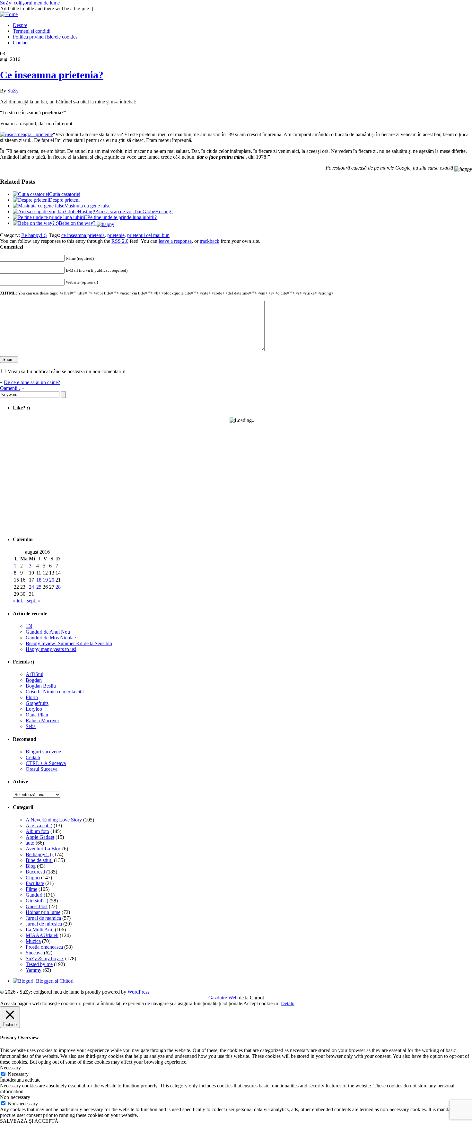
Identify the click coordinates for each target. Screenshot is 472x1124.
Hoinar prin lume (43, 912)
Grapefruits (37, 703)
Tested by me (39, 964)
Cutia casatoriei (64, 194)
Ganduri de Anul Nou (48, 632)
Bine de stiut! (39, 860)
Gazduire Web (223, 997)
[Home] (9, 14)
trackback (209, 241)
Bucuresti (35, 871)
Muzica (33, 941)
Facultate (35, 883)
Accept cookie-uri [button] (261, 1003)
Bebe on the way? (78, 223)
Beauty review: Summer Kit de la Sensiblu (69, 643)
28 (58, 587)
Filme (31, 889)
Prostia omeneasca (44, 947)
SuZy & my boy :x (45, 958)
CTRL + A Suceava (46, 763)
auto (30, 843)
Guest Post (37, 906)
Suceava (34, 952)
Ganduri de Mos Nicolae (51, 637)
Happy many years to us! (51, 649)
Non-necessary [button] (15, 1097)
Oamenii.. (10, 388)
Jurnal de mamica (43, 918)
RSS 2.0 (119, 241)
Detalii (287, 1003)
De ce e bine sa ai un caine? (32, 382)
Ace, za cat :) (39, 825)
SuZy (13, 90)
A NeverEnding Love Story (54, 819)
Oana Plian (37, 714)
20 (51, 580)
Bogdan (34, 680)
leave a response (175, 241)
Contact (21, 42)
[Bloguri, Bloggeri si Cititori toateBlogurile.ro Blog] (43, 981)
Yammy (33, 970)
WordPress (138, 992)
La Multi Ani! (40, 929)
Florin (32, 697)
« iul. (18, 600)
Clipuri (33, 877)
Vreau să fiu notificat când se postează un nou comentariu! (67, 371)
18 (38, 580)
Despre (20, 25)
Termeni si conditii (31, 31)
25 (38, 587)
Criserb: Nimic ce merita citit (55, 691)
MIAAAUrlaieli (42, 935)
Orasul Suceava (41, 769)
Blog (31, 866)
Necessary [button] (10, 1067)
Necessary (18, 1074)
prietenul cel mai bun (148, 235)
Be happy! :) (34, 235)
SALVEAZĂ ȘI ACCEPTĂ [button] (29, 1121)
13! (29, 626)
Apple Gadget (40, 837)
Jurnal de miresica (44, 923)
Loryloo (34, 709)
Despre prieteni (64, 200)
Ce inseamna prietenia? (51, 75)
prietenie (116, 235)
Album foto (37, 831)
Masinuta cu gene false (87, 205)
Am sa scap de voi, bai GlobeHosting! (134, 211)
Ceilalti (33, 757)
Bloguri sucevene (43, 751)
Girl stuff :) (37, 900)
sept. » (33, 600)
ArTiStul (34, 674)
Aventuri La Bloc (43, 848)
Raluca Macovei (42, 720)
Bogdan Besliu (41, 686)
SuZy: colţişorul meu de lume (30, 2)
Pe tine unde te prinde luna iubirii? (122, 217)
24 (31, 587)
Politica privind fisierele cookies (45, 37)
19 (45, 580)
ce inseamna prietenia (83, 235)
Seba (31, 726)
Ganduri (34, 895)
